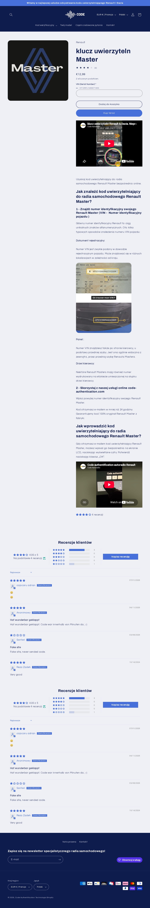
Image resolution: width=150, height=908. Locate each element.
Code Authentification (25, 897)
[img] (17, 580)
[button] (11, 14)
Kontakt (83, 842)
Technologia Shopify (44, 897)
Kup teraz (109, 113)
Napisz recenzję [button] (120, 557)
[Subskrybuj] (59, 859)
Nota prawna (69, 842)
